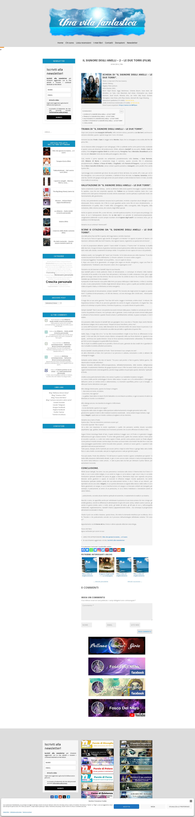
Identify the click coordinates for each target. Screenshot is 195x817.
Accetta (126, 807)
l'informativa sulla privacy (58, 112)
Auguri (52, 275)
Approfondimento (68, 267)
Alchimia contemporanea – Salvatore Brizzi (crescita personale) (61, 344)
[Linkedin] (111, 550)
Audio (46, 267)
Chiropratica (68, 265)
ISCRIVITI (59, 117)
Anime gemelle (68, 277)
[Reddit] (119, 550)
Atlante (55, 277)
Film (121, 64)
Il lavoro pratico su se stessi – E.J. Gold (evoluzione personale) (61, 371)
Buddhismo (49, 265)
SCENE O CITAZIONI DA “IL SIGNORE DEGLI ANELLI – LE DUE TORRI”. (103, 121)
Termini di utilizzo (27, 812)
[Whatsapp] (91, 550)
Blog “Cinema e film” (59, 395)
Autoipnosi (60, 277)
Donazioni (120, 43)
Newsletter (132, 43)
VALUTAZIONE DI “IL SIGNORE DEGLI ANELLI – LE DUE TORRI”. (101, 118)
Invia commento (144, 632)
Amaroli (54, 261)
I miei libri (98, 43)
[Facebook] (83, 550)
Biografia (59, 269)
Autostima (65, 284)
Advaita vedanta (51, 269)
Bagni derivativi (68, 263)
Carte (60, 267)
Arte (71, 270)
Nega (153, 807)
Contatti (109, 43)
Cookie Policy (6, 812)
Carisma (52, 284)
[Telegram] (95, 550)
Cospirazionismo (53, 286)
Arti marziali (52, 267)
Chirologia (69, 273)
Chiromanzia (58, 284)
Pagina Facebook (59, 410)
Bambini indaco (59, 263)
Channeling (50, 272)
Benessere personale (63, 275)
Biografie (55, 265)
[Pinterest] (107, 550)
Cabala (64, 269)
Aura (57, 267)
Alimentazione (50, 263)
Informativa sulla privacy (16, 812)
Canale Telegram (59, 405)
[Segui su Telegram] (68, 797)
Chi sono (70, 43)
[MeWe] (123, 550)
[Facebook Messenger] (87, 550)
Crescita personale (59, 282)
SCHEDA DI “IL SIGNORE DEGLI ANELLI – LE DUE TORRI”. (100, 114)
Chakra (58, 261)
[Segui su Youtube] (60, 797)
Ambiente (50, 279)
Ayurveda (66, 270)
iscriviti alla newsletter (116, 540)
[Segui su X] (64, 797)
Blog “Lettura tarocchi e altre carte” (59, 400)
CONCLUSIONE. (88, 123)
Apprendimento (59, 270)
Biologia (68, 269)
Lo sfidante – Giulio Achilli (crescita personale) (61, 320)
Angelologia (49, 277)
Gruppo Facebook (59, 407)
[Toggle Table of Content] (120, 111)
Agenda (57, 273)
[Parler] (115, 550)
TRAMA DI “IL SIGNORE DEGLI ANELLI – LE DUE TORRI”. (99, 116)
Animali (49, 261)
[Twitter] (103, 550)
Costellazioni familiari (64, 286)
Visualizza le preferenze (179, 807)
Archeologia (61, 265)
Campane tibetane (66, 261)
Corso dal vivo (58, 279)
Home (60, 43)
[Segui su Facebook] (52, 797)
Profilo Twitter (59, 412)
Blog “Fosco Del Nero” (59, 398)
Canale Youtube (59, 402)
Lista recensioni (83, 43)
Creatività (47, 275)
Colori (68, 279)
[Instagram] (99, 550)
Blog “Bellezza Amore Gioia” (59, 393)
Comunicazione (50, 270)
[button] (191, 801)
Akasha (64, 279)
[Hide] (1, 50)
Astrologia (63, 273)
